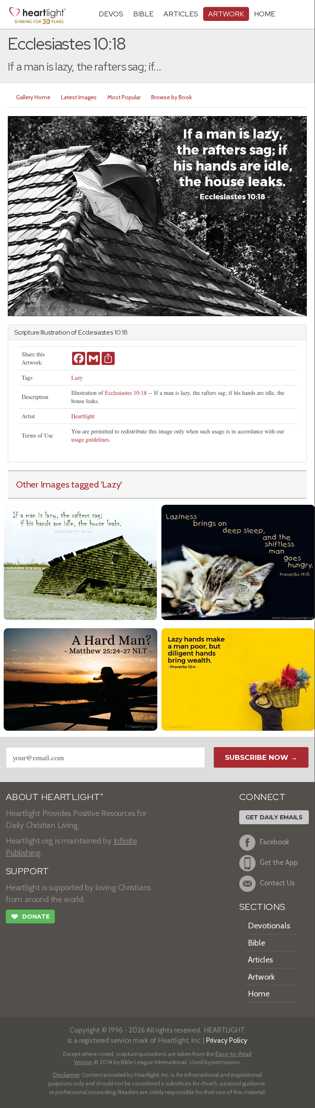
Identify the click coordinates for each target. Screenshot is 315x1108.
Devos (111, 13)
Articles (180, 13)
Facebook (274, 841)
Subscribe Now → (261, 757)
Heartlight (83, 416)
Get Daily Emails (274, 817)
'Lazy (111, 484)
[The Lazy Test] (80, 561)
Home (259, 994)
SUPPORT (27, 871)
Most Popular (124, 97)
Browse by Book (171, 97)
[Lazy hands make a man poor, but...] (238, 678)
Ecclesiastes (95, 332)
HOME (264, 13)
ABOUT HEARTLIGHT (54, 797)
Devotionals (269, 925)
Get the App (279, 862)
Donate (30, 917)
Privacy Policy (226, 1040)
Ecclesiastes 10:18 (126, 393)
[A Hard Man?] (80, 678)
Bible (143, 13)
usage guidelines (90, 439)
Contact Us (277, 882)
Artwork (226, 13)
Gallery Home (33, 97)
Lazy (77, 377)
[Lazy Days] (238, 561)
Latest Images (79, 97)
